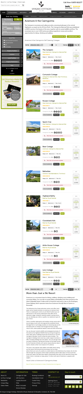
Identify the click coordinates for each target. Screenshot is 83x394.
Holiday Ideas (43, 12)
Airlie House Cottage (51, 245)
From (3, 22)
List (69, 45)
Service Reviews (21, 388)
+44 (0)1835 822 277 (54, 377)
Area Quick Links (73, 36)
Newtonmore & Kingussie (54, 364)
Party (12, 65)
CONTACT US (53, 372)
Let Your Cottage (11, 2)
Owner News (5, 385)
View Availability (47, 67)
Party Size (16, 26)
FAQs (17, 383)
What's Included (21, 385)
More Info (56, 67)
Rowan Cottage (49, 101)
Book (62, 67)
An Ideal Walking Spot (74, 323)
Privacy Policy (36, 383)
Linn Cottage (48, 270)
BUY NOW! (12, 104)
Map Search (23, 12)
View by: (65, 45)
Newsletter (4, 380)
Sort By (27, 45)
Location (4, 31)
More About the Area (58, 36)
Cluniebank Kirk (49, 221)
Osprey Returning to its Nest (72, 346)
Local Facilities (12, 58)
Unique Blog (4, 383)
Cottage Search (12, 12)
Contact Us (71, 12)
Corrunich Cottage (50, 75)
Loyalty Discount (21, 380)
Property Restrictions (12, 61)
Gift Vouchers (20, 378)
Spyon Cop (47, 122)
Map (76, 45)
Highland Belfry (49, 196)
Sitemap (34, 385)
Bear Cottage (48, 147)
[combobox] (7, 29)
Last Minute (53, 12)
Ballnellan (46, 171)
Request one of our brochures (72, 376)
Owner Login (21, 2)
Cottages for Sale (21, 375)
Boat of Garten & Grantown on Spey (36, 364)
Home (3, 12)
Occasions (62, 12)
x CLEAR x (12, 73)
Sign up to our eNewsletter (72, 381)
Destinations (33, 12)
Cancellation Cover (37, 378)
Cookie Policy (36, 380)
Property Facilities (12, 50)
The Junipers (48, 50)
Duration (4, 26)
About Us (3, 2)
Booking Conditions (38, 375)
